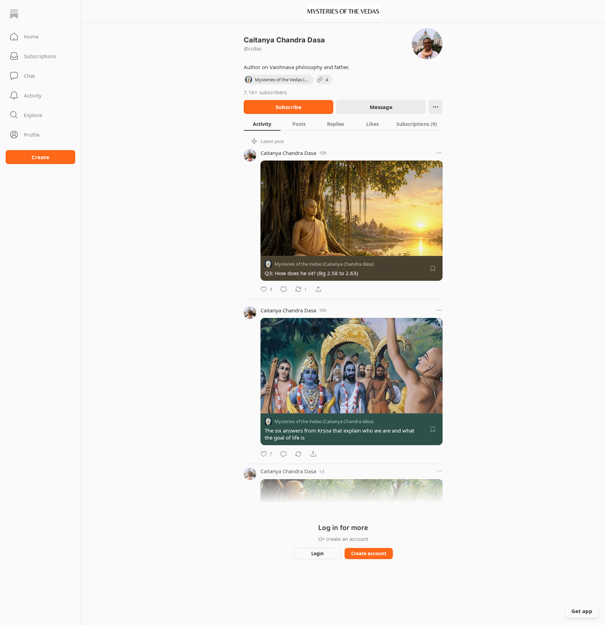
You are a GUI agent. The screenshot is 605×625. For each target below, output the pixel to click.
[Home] (14, 14)
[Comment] (284, 289)
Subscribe (288, 106)
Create (40, 157)
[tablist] (343, 124)
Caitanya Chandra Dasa (288, 152)
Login (317, 553)
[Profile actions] (436, 107)
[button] (40, 36)
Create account (369, 553)
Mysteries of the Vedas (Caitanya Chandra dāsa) (324, 264)
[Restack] (298, 454)
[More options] (439, 152)
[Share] (318, 289)
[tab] (262, 124)
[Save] (432, 268)
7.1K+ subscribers (265, 92)
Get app (581, 610)
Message (381, 106)
